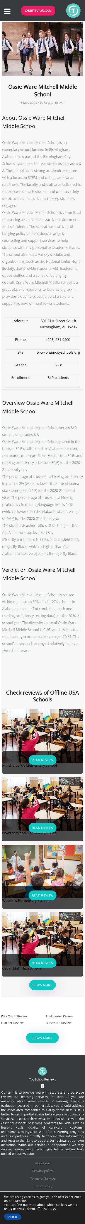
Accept (12, 1217)
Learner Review (12, 1023)
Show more (42, 985)
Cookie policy (42, 1186)
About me (42, 1163)
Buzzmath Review (58, 1023)
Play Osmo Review (14, 1016)
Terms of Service (42, 1178)
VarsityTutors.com (38, 10)
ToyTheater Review (59, 1016)
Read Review (42, 760)
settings (50, 1209)
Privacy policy (42, 1171)
